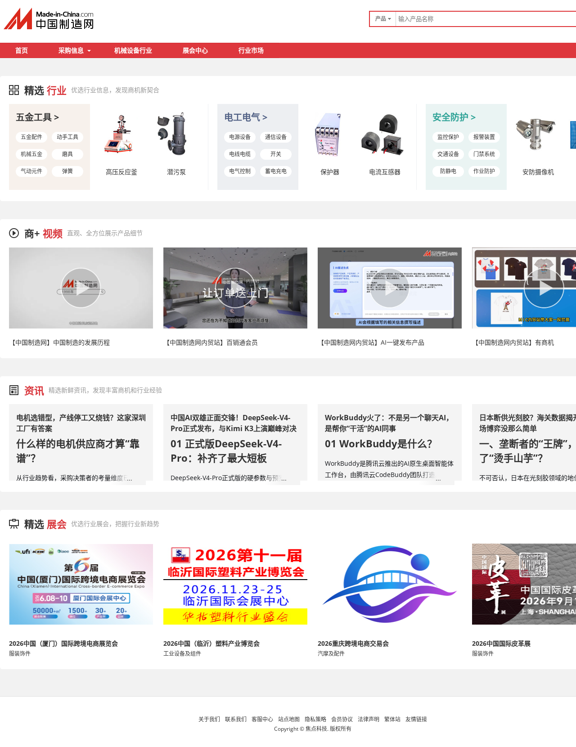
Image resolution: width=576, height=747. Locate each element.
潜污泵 (176, 171)
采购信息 (71, 50)
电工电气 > (245, 117)
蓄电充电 (276, 171)
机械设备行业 (133, 50)
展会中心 (195, 50)
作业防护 (484, 171)
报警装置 (484, 137)
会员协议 (342, 719)
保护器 (329, 171)
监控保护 (448, 137)
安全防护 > (454, 117)
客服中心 (262, 719)
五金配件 (31, 137)
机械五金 (31, 154)
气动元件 (31, 171)
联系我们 (236, 719)
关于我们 (209, 719)
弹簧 (67, 171)
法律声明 (368, 719)
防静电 (448, 171)
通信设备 (276, 137)
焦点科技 (316, 729)
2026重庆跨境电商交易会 (353, 643)
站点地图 (289, 719)
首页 (21, 50)
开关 (275, 154)
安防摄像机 (538, 171)
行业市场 (251, 50)
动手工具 (67, 137)
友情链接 (416, 719)
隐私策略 (315, 719)
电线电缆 (240, 154)
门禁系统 (484, 154)
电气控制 (240, 171)
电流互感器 (384, 171)
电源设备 (240, 137)
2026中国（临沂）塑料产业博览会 (211, 643)
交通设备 (448, 154)
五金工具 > (37, 117)
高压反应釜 (121, 171)
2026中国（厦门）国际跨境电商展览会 (63, 643)
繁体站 (392, 719)
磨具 (67, 154)
